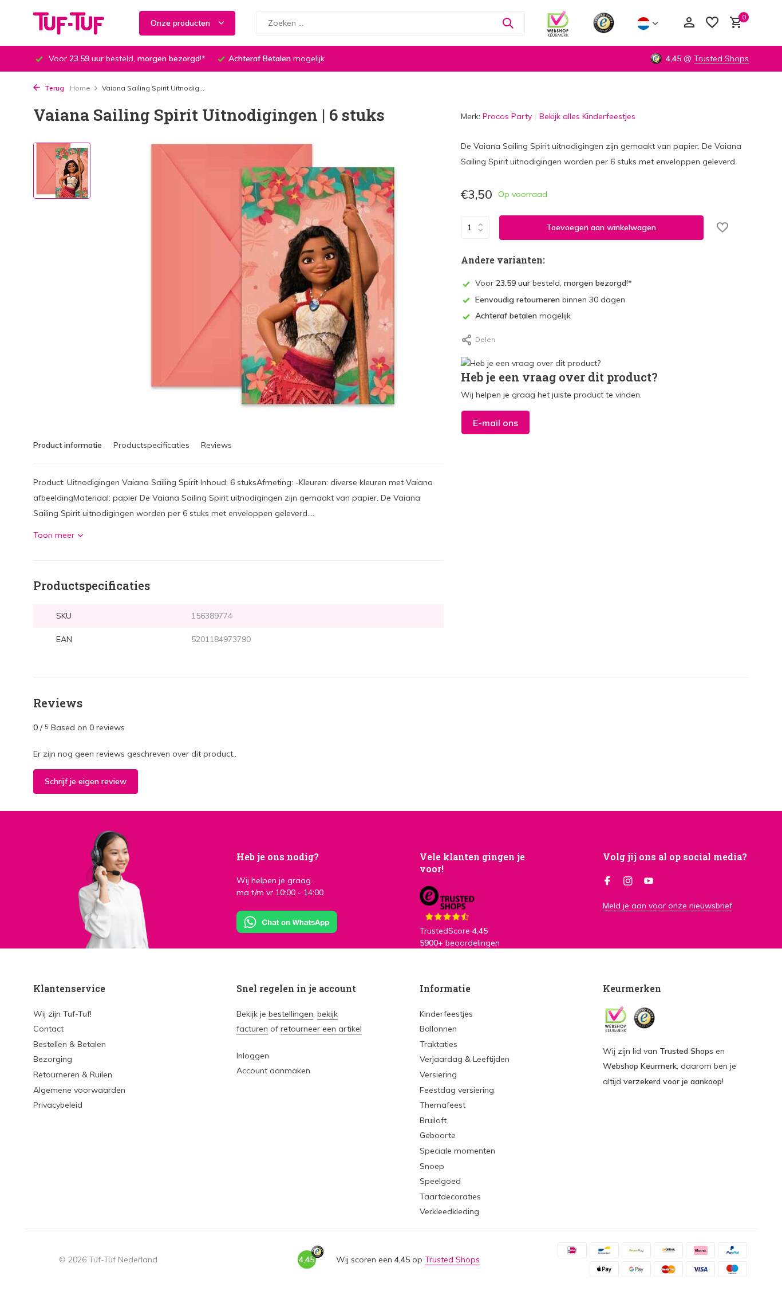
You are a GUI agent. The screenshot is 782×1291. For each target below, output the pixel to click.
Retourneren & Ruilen (72, 1074)
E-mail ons (495, 422)
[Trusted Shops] (604, 23)
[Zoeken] (507, 23)
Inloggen (252, 1055)
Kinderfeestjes (446, 1014)
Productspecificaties (151, 445)
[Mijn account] (689, 23)
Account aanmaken (273, 1070)
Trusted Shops (721, 58)
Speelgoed (440, 1181)
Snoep (432, 1166)
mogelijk (523, 315)
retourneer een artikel (321, 1029)
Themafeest (442, 1105)
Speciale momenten (457, 1151)
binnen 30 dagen (550, 299)
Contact (48, 1029)
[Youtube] (648, 881)
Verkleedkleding (449, 1211)
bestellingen (290, 1014)
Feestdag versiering (457, 1090)
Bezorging (52, 1059)
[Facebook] (607, 881)
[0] (733, 23)
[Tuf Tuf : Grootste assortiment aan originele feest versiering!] (76, 23)
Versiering (438, 1074)
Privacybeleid (57, 1105)
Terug (53, 88)
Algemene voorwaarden (79, 1090)
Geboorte (438, 1135)
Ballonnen (438, 1029)
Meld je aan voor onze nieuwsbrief (667, 905)
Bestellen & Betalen (69, 1044)
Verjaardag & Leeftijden (465, 1059)
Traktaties (438, 1044)
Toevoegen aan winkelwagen (601, 227)
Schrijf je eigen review (86, 781)
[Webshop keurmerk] (558, 23)
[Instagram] (628, 881)
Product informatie (67, 445)
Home (80, 88)
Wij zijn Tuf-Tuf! (62, 1014)
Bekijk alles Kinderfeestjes (587, 116)
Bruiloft (433, 1120)
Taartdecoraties (450, 1196)
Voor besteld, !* (553, 283)
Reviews (216, 445)
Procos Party (507, 116)
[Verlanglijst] (712, 23)
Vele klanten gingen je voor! (472, 863)
